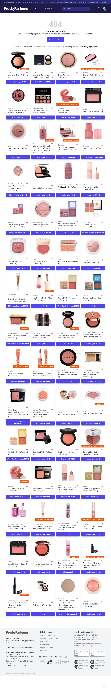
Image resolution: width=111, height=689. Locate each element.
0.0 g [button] (68, 233)
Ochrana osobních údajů (49, 638)
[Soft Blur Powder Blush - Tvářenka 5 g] (68, 437)
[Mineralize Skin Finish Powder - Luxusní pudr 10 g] (43, 60)
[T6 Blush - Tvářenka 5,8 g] (43, 585)
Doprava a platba (94, 2)
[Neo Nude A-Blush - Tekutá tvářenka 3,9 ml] (43, 282)
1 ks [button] (68, 572)
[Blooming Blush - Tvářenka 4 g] (43, 437)
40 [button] (68, 344)
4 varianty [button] (68, 423)
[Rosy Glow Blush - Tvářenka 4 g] (68, 246)
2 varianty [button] (18, 117)
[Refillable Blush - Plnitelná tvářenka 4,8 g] (18, 548)
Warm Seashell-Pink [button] (68, 306)
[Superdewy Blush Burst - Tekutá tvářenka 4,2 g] (18, 510)
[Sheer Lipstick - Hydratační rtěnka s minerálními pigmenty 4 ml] (18, 585)
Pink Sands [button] (43, 233)
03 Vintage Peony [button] (18, 306)
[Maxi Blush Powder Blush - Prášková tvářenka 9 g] (18, 95)
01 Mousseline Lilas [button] (93, 233)
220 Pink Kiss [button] (93, 381)
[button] (93, 306)
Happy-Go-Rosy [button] (18, 82)
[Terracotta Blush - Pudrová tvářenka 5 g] (43, 548)
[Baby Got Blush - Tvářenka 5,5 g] (93, 131)
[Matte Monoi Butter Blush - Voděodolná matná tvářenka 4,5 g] (18, 171)
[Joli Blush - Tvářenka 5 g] (68, 395)
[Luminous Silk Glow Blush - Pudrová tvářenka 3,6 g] (68, 319)
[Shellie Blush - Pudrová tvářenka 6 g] (68, 282)
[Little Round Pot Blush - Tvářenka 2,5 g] (18, 472)
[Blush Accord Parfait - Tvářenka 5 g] (18, 246)
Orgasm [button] (93, 195)
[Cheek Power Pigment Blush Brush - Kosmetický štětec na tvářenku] (68, 548)
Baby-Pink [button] (93, 497)
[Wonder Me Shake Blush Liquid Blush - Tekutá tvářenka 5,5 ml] (68, 472)
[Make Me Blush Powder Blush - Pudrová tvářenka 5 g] (93, 319)
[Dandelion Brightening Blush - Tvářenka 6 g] (93, 472)
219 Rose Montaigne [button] (18, 422)
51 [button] (42, 306)
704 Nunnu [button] (93, 423)
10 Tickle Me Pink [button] (93, 157)
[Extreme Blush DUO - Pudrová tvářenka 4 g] (93, 437)
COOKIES (105, 686)
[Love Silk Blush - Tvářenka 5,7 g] (93, 395)
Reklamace (44, 641)
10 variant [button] (93, 82)
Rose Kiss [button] (43, 423)
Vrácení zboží (45, 644)
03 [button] (68, 381)
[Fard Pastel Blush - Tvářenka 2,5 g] (68, 95)
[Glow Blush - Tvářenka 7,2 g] (93, 246)
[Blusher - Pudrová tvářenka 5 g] (93, 60)
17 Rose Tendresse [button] (18, 497)
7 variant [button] (18, 381)
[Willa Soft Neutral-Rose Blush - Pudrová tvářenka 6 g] (68, 208)
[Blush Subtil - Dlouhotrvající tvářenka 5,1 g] (43, 472)
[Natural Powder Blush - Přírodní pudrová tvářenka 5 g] (68, 357)
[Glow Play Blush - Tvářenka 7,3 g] (18, 131)
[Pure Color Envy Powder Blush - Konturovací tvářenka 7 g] (93, 357)
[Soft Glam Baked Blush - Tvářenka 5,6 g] (93, 585)
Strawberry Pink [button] (18, 233)
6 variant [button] (68, 117)
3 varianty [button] (68, 82)
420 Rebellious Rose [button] (18, 344)
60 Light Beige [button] (68, 614)
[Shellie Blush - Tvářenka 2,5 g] (18, 437)
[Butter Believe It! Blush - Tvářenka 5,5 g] (43, 208)
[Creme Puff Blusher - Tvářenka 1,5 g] (68, 60)
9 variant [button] (43, 381)
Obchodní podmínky (47, 635)
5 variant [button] (68, 157)
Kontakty (104, 2)
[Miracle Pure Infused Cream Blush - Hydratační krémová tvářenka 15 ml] (18, 282)
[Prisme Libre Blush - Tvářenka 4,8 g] (93, 208)
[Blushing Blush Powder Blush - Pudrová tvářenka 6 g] (68, 131)
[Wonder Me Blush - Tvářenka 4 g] (43, 246)
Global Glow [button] (43, 82)
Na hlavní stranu (55, 39)
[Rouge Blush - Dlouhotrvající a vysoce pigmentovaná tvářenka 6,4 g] (18, 395)
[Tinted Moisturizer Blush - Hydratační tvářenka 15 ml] (43, 510)
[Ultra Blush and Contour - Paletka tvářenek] (43, 95)
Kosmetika (50, 8)
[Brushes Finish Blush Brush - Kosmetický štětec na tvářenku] (68, 510)
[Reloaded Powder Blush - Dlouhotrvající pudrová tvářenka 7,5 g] (43, 395)
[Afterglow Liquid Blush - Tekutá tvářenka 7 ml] (93, 171)
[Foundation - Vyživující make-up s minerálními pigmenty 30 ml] (93, 548)
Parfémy (37, 8)
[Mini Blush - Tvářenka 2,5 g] (93, 95)
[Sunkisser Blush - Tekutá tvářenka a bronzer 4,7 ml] (43, 357)
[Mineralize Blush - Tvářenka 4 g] (18, 60)
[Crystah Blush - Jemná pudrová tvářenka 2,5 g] (18, 208)
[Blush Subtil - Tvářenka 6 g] (43, 171)
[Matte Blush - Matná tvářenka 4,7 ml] (18, 357)
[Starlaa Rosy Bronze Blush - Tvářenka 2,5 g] (93, 282)
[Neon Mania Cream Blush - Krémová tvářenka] (43, 319)
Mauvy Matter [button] (18, 195)
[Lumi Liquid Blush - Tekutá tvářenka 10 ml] (93, 510)
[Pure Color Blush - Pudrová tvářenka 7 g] (18, 319)
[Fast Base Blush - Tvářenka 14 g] (68, 171)
